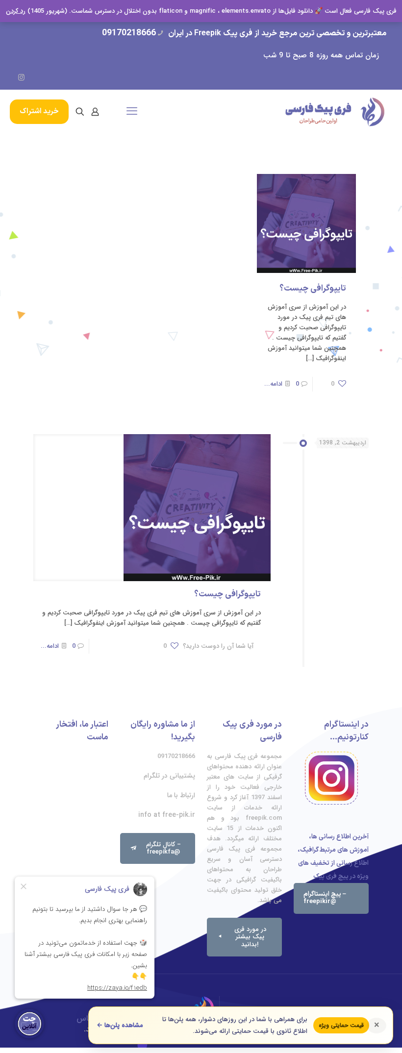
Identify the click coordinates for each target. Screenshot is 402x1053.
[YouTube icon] (35, 78)
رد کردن (15, 11)
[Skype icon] (92, 78)
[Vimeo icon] (49, 78)
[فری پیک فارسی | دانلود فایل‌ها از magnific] (334, 112)
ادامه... (273, 384)
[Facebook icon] (64, 78)
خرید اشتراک (39, 111)
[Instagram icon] (21, 78)
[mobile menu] (132, 111)
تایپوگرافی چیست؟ (312, 288)
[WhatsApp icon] (78, 78)
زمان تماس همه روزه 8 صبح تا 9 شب (321, 55)
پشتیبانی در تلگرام (169, 775)
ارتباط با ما (181, 795)
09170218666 (129, 33)
